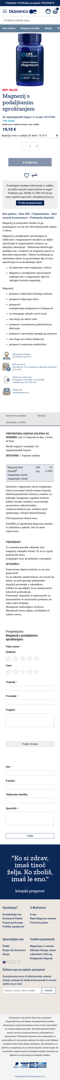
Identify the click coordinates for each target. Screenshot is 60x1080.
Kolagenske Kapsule (41, 958)
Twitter (22, 1003)
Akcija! (48, 28)
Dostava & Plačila (12, 918)
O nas (33, 914)
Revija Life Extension (14, 950)
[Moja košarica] (55, 11)
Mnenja (42, 415)
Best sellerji (9, 28)
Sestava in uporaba (16, 415)
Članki (6, 946)
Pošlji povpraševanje (30, 202)
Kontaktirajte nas (12, 914)
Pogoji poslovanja (12, 922)
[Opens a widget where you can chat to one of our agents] (47, 1074)
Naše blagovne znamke (43, 918)
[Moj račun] (48, 12)
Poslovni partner (39, 922)
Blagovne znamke (30, 28)
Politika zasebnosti (13, 926)
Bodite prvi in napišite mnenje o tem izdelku (20, 124)
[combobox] (30, 20)
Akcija (6, 954)
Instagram (14, 1003)
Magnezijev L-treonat (42, 946)
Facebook (5, 1003)
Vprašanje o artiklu (16, 422)
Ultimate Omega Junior (43, 950)
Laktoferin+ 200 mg (41, 954)
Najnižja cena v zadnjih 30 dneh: (24, 135)
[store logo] (23, 11)
